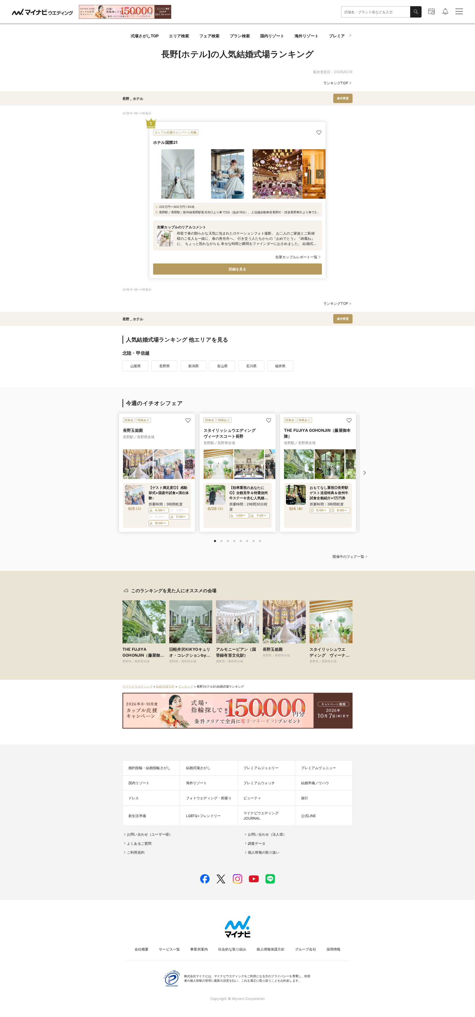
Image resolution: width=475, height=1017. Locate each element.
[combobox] (375, 12)
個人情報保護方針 (271, 949)
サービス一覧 (169, 949)
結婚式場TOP (165, 686)
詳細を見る (237, 269)
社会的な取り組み (232, 949)
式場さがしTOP (145, 35)
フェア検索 (209, 35)
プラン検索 (240, 35)
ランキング (185, 686)
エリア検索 (179, 35)
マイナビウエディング (137, 686)
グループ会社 (305, 949)
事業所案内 (199, 949)
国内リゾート (272, 35)
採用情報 (334, 949)
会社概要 (142, 949)
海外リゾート (307, 35)
